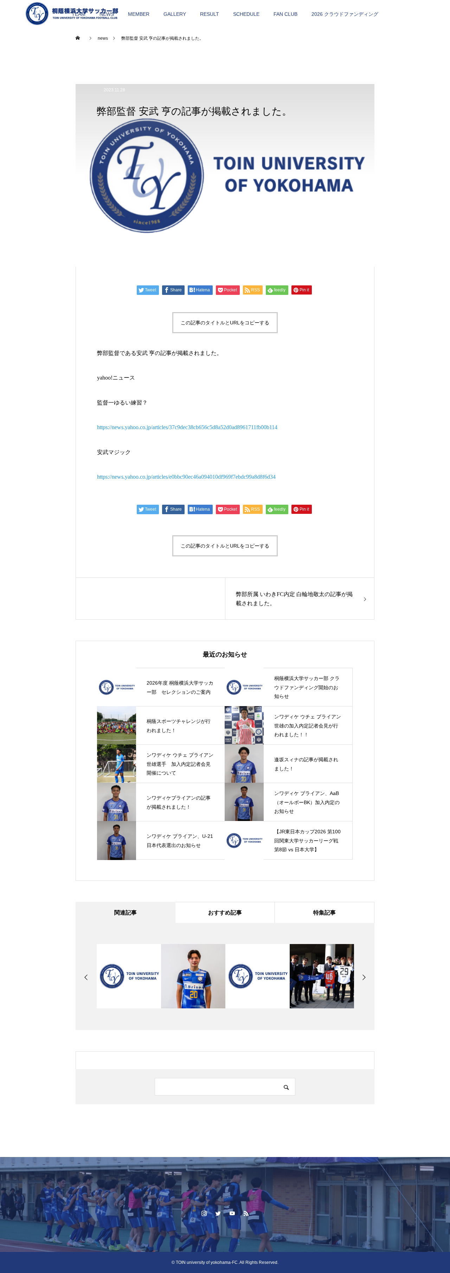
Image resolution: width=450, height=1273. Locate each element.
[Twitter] (217, 1213)
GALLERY (174, 14)
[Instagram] (203, 1213)
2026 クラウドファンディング (344, 14)
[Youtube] (232, 1213)
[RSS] (246, 1213)
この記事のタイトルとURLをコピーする (225, 322)
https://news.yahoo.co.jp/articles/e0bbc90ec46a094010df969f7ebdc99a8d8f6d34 (186, 477)
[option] (129, 976)
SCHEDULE (246, 14)
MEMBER (138, 14)
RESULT (209, 14)
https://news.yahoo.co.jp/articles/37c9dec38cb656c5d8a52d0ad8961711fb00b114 (187, 427)
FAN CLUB (285, 14)
